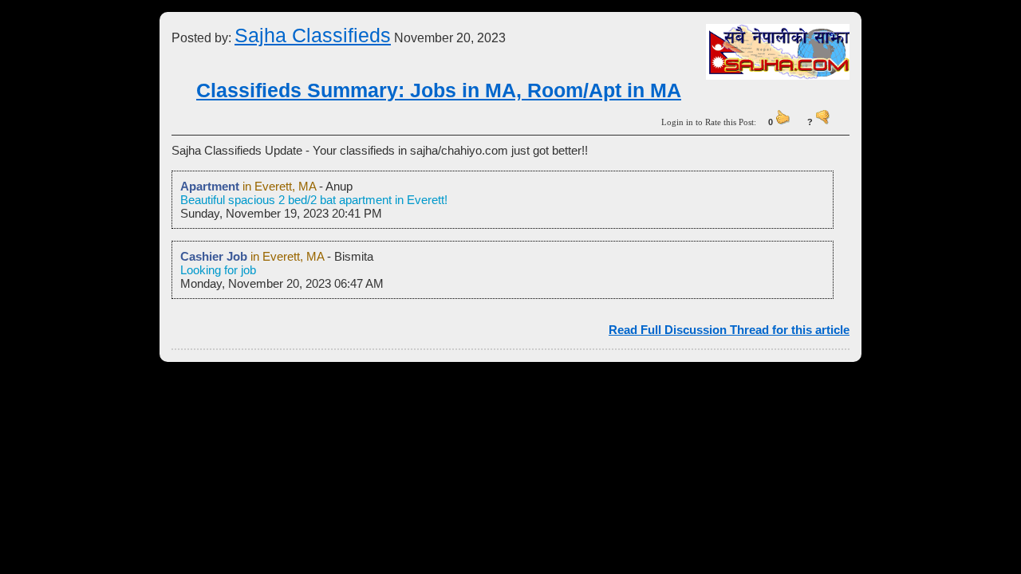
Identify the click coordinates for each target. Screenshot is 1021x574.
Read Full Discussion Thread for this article (729, 329)
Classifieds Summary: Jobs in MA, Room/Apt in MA (438, 90)
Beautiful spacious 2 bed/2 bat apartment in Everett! (313, 199)
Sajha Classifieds (313, 35)
